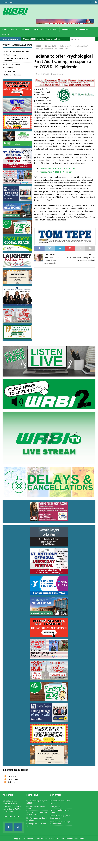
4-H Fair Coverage (10, 55)
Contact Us (18, 806)
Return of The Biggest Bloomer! (16, 51)
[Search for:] (82, 39)
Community (51, 29)
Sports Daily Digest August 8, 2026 (36, 802)
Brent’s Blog (8, 68)
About (5, 34)
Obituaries (25, 29)
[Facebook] (91, 2)
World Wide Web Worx (75, 838)
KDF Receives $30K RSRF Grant (35, 807)
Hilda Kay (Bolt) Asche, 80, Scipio (60, 811)
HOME (4, 29)
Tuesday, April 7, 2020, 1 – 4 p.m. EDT (55, 172)
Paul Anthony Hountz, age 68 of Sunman (60, 822)
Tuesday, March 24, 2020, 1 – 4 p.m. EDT (57, 168)
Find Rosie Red (9, 71)
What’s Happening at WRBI (17, 45)
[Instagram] (96, 2)
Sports (37, 29)
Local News (12, 776)
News (13, 29)
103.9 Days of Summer (12, 75)
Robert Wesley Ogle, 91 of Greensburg (60, 817)
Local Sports (13, 779)
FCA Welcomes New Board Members (36, 819)
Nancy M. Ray (55, 806)
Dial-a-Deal (66, 29)
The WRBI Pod (81, 29)
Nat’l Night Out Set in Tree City (36, 825)
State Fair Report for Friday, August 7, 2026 (36, 813)
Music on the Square (11, 64)
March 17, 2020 (43, 74)
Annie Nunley (58, 74)
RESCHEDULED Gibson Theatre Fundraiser (15, 59)
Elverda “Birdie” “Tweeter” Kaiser (60, 802)
